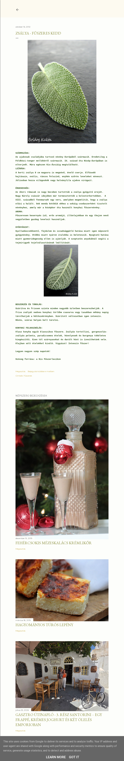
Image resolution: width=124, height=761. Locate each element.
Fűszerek (28, 376)
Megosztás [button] (20, 371)
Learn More (56, 757)
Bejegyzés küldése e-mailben (41, 371)
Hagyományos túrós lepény (44, 624)
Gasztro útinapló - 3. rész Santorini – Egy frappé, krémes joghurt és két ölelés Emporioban (59, 719)
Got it (74, 757)
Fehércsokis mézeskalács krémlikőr (54, 542)
